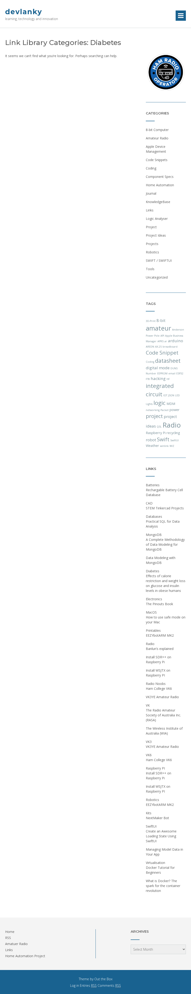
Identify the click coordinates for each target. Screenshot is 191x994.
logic (159, 403)
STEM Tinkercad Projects (165, 508)
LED (177, 395)
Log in (74, 985)
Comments (109, 985)
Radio (172, 425)
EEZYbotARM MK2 (160, 635)
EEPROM (162, 373)
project (154, 416)
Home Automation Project (25, 956)
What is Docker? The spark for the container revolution (163, 886)
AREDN (150, 346)
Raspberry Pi (156, 433)
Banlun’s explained (160, 648)
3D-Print (151, 321)
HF (168, 379)
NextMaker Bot (157, 818)
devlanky (23, 11)
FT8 (148, 379)
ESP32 (179, 373)
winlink (164, 446)
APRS (160, 341)
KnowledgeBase (158, 202)
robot (151, 439)
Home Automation (160, 185)
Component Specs (160, 176)
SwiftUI (174, 440)
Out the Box (103, 979)
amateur (158, 328)
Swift (163, 439)
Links (149, 210)
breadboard (170, 346)
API (162, 335)
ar (165, 341)
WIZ (172, 446)
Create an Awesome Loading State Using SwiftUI (161, 836)
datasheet (168, 360)
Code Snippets (156, 160)
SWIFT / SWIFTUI (159, 260)
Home (9, 931)
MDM (171, 403)
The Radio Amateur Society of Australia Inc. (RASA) (163, 715)
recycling (173, 433)
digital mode (158, 367)
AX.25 (158, 346)
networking (153, 410)
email (171, 373)
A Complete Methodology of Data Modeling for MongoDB (165, 544)
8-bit (161, 320)
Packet (164, 410)
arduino (175, 340)
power (175, 409)
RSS (8, 937)
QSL (159, 426)
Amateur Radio (157, 138)
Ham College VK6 (159, 688)
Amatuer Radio (16, 944)
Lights (149, 404)
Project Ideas (156, 235)
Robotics (152, 252)
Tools (150, 269)
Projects (152, 244)
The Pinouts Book (159, 604)
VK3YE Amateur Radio (162, 697)
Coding (151, 168)
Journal (151, 193)
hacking (158, 378)
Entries (88, 985)
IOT (165, 395)
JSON (171, 395)
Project (151, 227)
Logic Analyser (157, 218)
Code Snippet (162, 352)
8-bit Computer (157, 130)
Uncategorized (157, 277)
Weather (152, 445)
